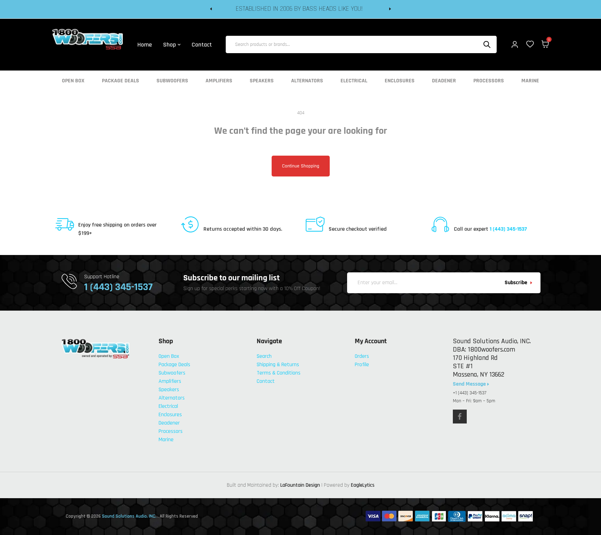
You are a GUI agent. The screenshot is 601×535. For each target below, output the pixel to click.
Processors (488, 81)
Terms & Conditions (278, 373)
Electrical (353, 81)
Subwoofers (172, 81)
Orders (362, 356)
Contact (266, 381)
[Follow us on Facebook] (460, 416)
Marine (530, 81)
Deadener (444, 81)
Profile (362, 364)
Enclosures (400, 81)
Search (264, 356)
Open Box (73, 81)
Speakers (262, 81)
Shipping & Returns (278, 364)
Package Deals (120, 81)
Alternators (307, 81)
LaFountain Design (300, 485)
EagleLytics (363, 485)
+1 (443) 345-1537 (469, 393)
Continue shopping (300, 166)
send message (470, 384)
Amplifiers (219, 81)
